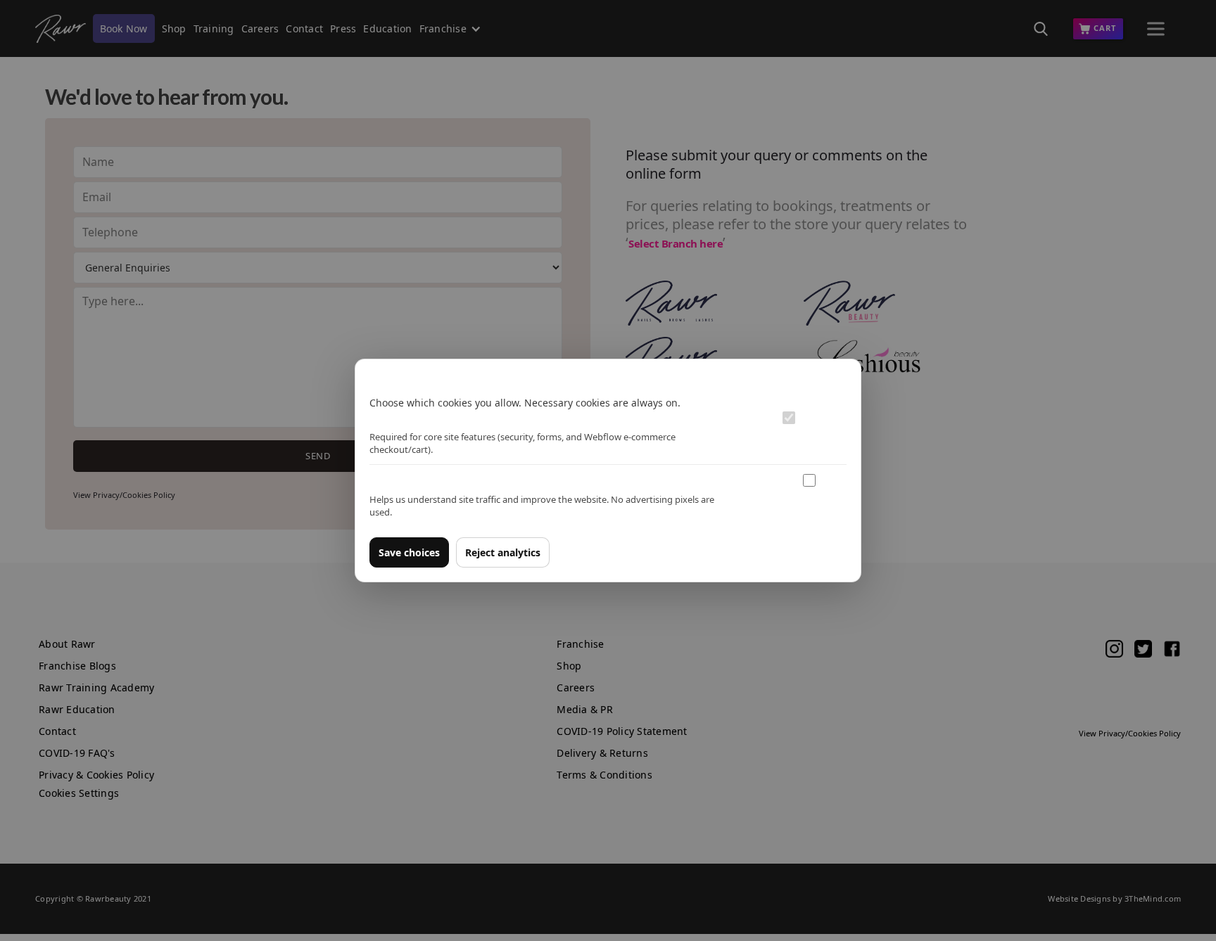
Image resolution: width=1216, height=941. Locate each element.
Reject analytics (502, 552)
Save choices (409, 552)
